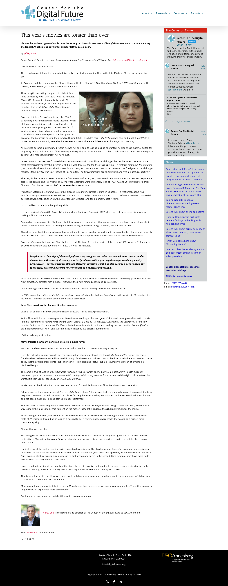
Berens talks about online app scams (185, 211)
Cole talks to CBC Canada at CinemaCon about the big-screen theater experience (183, 203)
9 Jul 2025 (203, 133)
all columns (31, 532)
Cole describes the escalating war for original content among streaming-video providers (185, 253)
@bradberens (175, 89)
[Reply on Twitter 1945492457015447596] (167, 122)
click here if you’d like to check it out (129, 60)
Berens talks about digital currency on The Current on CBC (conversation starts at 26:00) (185, 232)
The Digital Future (182, 67)
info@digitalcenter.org (182, 286)
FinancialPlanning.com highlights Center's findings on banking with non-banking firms (183, 220)
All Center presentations (179, 275)
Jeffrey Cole (30, 53)
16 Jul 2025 (203, 67)
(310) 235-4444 (179, 283)
